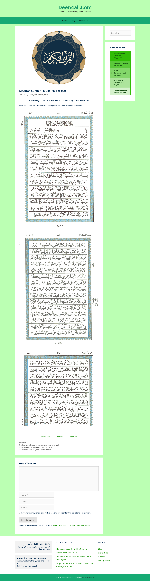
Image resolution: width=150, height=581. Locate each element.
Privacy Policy (104, 560)
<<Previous (46, 436)
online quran (32, 445)
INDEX (60, 436)
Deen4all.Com (75, 7)
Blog (73, 20)
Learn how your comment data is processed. (72, 525)
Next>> (73, 436)
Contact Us (83, 20)
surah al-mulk (54, 445)
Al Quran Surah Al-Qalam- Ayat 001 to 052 (36, 450)
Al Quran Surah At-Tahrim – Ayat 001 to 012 (37, 447)
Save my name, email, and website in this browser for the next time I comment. (56, 513)
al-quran (24, 445)
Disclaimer (102, 556)
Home (64, 20)
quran (23, 443)
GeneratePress (88, 577)
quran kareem (43, 445)
